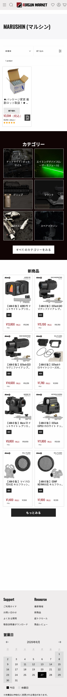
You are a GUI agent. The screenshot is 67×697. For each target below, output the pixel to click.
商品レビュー (41, 624)
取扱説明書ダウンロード (15, 624)
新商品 (37, 612)
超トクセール (41, 618)
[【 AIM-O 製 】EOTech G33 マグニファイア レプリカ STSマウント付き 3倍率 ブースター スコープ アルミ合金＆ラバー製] (17, 348)
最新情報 (38, 606)
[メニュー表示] (4, 5)
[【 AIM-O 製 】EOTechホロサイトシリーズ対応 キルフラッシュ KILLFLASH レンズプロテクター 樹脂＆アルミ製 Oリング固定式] (49, 348)
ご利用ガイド (10, 606)
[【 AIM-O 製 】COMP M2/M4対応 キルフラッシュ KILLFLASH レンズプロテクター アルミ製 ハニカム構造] (49, 465)
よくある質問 (10, 618)
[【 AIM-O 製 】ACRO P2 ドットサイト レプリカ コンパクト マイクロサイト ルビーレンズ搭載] (17, 289)
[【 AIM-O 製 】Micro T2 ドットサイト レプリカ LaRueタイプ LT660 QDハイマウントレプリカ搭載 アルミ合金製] (17, 406)
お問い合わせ (10, 612)
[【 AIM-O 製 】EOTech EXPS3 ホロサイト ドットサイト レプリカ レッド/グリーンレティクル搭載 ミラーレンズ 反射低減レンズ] (49, 406)
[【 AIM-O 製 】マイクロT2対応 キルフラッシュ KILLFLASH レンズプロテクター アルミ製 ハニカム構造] (17, 465)
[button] (11, 5)
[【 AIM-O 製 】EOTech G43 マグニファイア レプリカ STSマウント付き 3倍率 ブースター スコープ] (49, 289)
